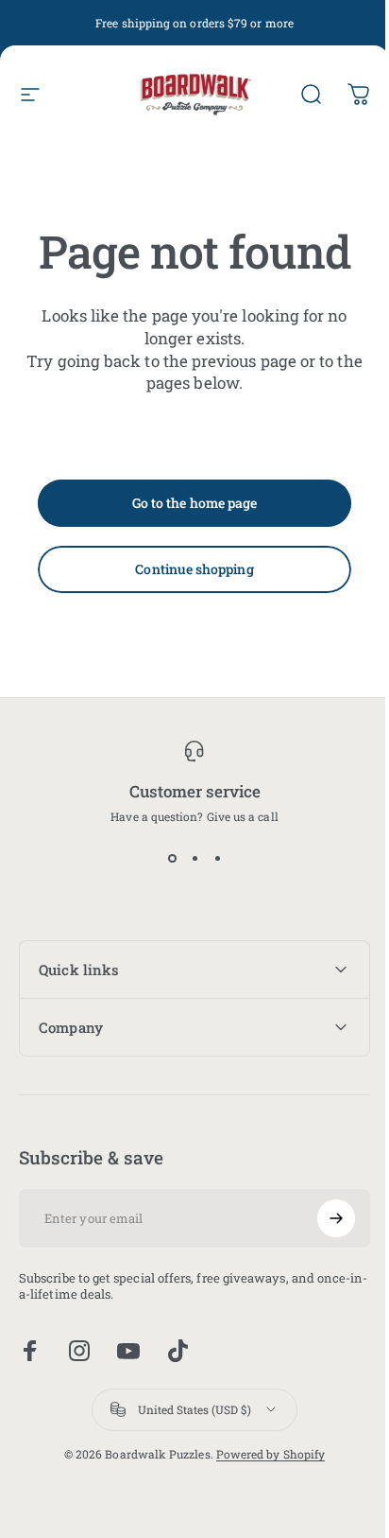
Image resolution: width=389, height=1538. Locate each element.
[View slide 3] (217, 858)
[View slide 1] (172, 858)
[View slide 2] (194, 858)
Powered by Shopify (263, 1453)
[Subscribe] (322, 1218)
